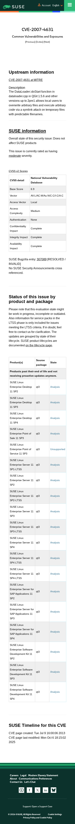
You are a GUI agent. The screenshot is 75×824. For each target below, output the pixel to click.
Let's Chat (29, 782)
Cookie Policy (46, 818)
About (13, 778)
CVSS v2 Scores (18, 171)
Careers (14, 775)
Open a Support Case (42, 806)
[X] (37, 790)
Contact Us (16, 782)
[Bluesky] (53, 790)
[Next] (47, 41)
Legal (23, 775)
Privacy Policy (29, 818)
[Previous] (30, 41)
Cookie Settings (55, 814)
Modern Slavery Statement (43, 775)
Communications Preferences (35, 778)
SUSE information (27, 130)
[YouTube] (21, 790)
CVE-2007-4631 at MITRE (26, 79)
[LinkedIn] (45, 790)
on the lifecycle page (38, 345)
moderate (15, 155)
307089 (42, 259)
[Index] (39, 41)
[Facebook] (29, 790)
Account (46, 5)
